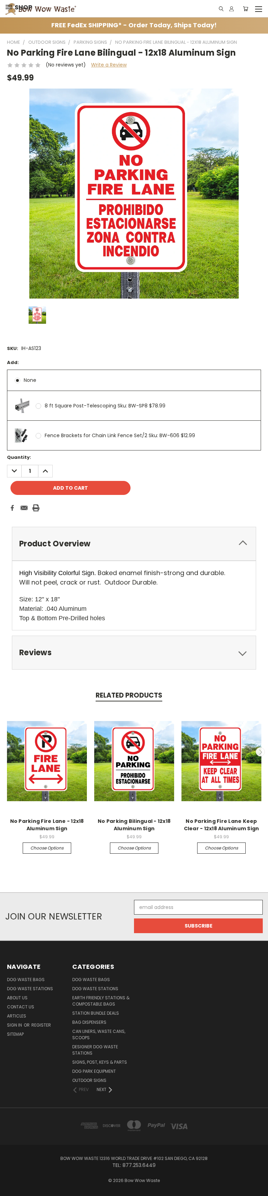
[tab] (134, 544)
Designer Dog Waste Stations (95, 1050)
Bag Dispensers (89, 1022)
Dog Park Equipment (94, 1071)
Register (41, 1025)
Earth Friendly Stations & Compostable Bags (100, 1001)
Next (260, 751)
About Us (17, 998)
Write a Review (109, 64)
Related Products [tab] (129, 695)
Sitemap (15, 1034)
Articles (16, 1016)
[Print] (35, 507)
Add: (13, 362)
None (30, 380)
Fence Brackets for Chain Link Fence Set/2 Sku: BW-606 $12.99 (120, 435)
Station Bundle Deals (95, 1013)
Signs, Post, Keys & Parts (99, 1062)
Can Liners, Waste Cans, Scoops (98, 1034)
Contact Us (20, 1007)
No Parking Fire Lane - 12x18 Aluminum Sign (47, 825)
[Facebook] (12, 507)
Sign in (15, 1025)
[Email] (24, 507)
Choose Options (47, 848)
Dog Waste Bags (26, 979)
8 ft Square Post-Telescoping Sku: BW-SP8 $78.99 (105, 405)
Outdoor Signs (89, 1080)
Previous (8, 751)
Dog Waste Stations (30, 989)
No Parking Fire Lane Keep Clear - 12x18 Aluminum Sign (221, 825)
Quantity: (19, 457)
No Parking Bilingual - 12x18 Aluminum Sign (134, 825)
